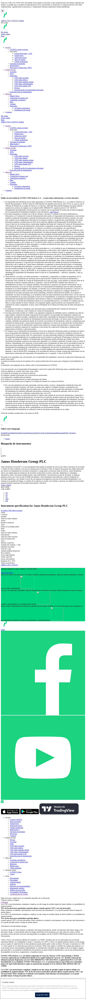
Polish (66, 433)
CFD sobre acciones (21, 78)
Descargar (13, 834)
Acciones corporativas (22, 108)
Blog (11, 102)
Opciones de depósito (17, 64)
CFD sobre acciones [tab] (15, 510)
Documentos (14, 878)
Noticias (13, 884)
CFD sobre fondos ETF (22, 86)
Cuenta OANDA (16, 820)
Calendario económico (18, 100)
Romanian (60, 433)
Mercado (8, 94)
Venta (3, 485)
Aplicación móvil (20, 58)
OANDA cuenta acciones (19, 49)
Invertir (8, 47)
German (24, 433)
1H (6, 493)
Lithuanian (53, 433)
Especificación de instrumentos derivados (28, 90)
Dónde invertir (10, 70)
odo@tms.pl (54, 212)
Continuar (4, 902)
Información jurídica (17, 888)
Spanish (18, 433)
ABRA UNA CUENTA (9, 565)
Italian (13, 433)
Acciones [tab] (4, 510)
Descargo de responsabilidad (20, 886)
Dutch (37, 433)
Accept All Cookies (42, 995)
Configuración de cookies (19, 894)
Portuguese (31, 433)
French (8, 433)
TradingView (19, 56)
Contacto (8, 112)
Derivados (13, 76)
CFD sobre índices (21, 80)
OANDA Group (16, 872)
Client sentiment (15, 868)
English (3, 433)
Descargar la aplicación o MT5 (21, 68)
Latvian (46, 433)
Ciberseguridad (15, 882)
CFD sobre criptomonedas (23, 84)
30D (7, 499)
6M (6, 501)
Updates (13, 104)
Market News (14, 96)
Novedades (14, 880)
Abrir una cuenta (7, 573)
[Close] (2, 11)
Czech (41, 433)
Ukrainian (72, 433)
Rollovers (13, 864)
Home (7, 439)
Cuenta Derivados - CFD (23, 54)
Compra (8, 485)
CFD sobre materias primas (24, 82)
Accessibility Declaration (19, 892)
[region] (43, 989)
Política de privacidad (17, 890)
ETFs (12, 74)
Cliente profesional (21, 62)
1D (6, 495)
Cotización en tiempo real (19, 98)
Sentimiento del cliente (22, 110)
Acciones (13, 72)
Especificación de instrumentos (21, 92)
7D (6, 497)
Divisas (17, 88)
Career (12, 874)
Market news (14, 866)
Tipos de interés (19, 60)
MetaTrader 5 (14, 66)
